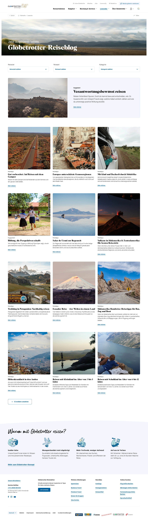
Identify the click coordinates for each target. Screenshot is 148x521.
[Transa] (87, 514)
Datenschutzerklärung (43, 513)
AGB (54, 513)
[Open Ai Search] (138, 9)
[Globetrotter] (118, 515)
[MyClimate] (96, 515)
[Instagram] (11, 497)
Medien (21, 513)
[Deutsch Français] (12, 512)
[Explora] (79, 514)
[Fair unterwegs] (106, 514)
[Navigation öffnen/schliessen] (132, 9)
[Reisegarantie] (129, 515)
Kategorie (102, 65)
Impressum (30, 513)
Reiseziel (11, 65)
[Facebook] (8, 497)
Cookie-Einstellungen (64, 513)
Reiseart (56, 65)
